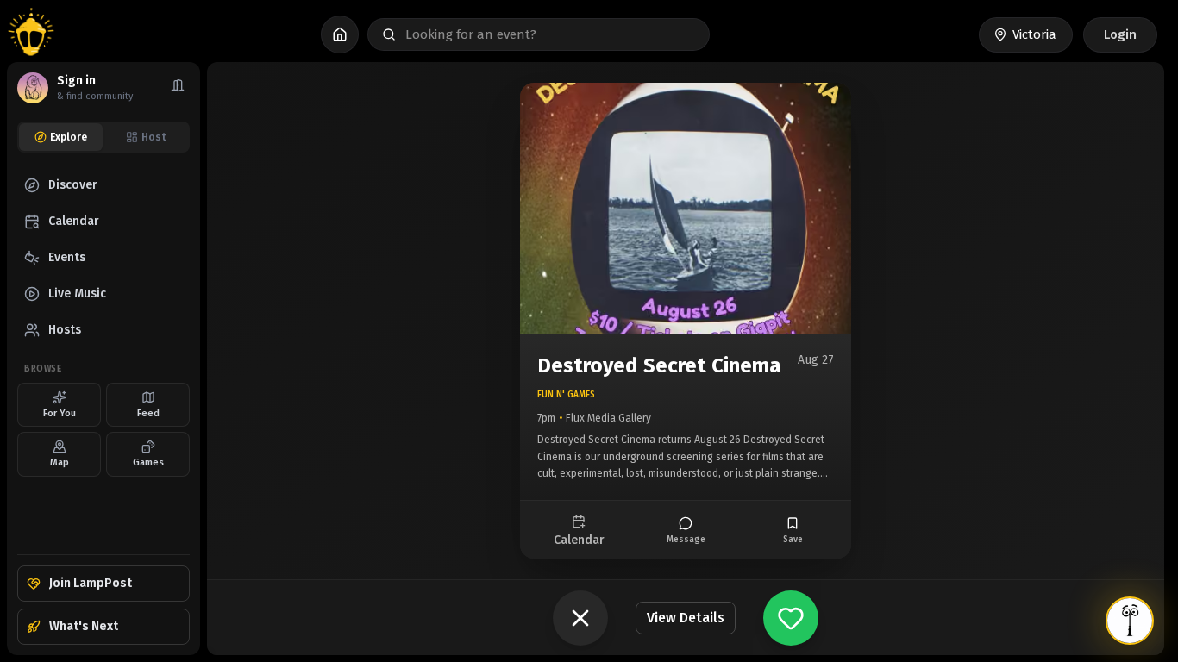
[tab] (61, 137)
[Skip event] (580, 618)
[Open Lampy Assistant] (1130, 620)
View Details (685, 617)
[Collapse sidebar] (178, 87)
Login (1120, 34)
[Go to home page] (31, 34)
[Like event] (790, 618)
